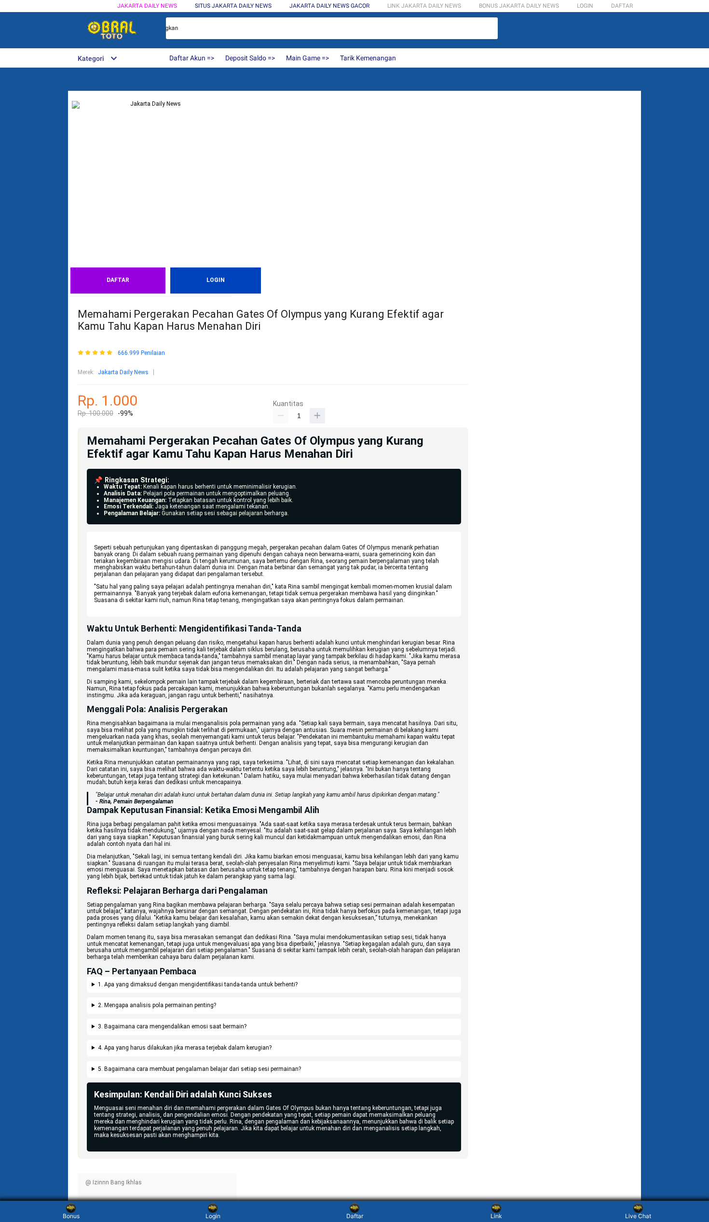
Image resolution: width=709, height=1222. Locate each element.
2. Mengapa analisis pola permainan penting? (157, 1005)
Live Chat (638, 1216)
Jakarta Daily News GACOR (329, 5)
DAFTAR (622, 5)
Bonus (71, 1216)
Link (496, 1216)
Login (212, 1216)
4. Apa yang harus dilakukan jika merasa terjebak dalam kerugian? (185, 1048)
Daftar (354, 1216)
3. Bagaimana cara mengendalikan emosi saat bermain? (172, 1027)
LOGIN (585, 5)
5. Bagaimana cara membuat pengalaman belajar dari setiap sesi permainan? (199, 1069)
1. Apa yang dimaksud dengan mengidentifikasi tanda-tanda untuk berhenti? (198, 985)
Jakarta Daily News (147, 5)
